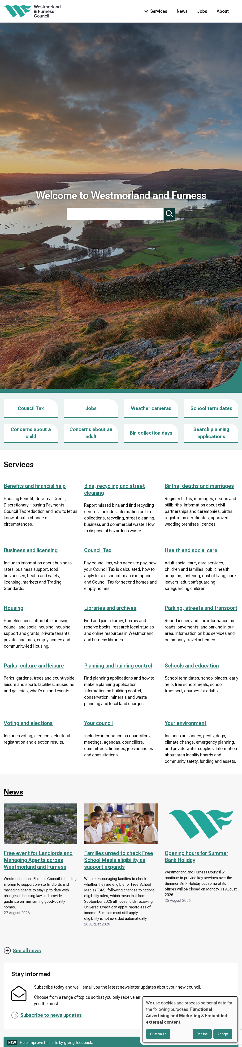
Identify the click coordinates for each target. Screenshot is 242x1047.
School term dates (211, 408)
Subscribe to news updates (51, 1015)
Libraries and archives (110, 608)
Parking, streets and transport (201, 608)
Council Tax (31, 408)
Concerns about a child (31, 433)
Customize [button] (158, 1034)
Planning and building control (118, 666)
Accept (222, 1034)
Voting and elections (28, 723)
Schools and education (192, 666)
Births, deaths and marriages (199, 486)
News (182, 11)
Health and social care (191, 550)
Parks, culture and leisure (34, 666)
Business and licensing (31, 550)
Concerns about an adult (90, 433)
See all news (27, 950)
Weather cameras (151, 408)
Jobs (202, 11)
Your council (98, 723)
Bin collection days (151, 433)
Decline (202, 1034)
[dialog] (190, 1019)
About (223, 11)
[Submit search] (169, 214)
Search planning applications (211, 433)
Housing (13, 608)
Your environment (186, 723)
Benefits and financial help (35, 486)
